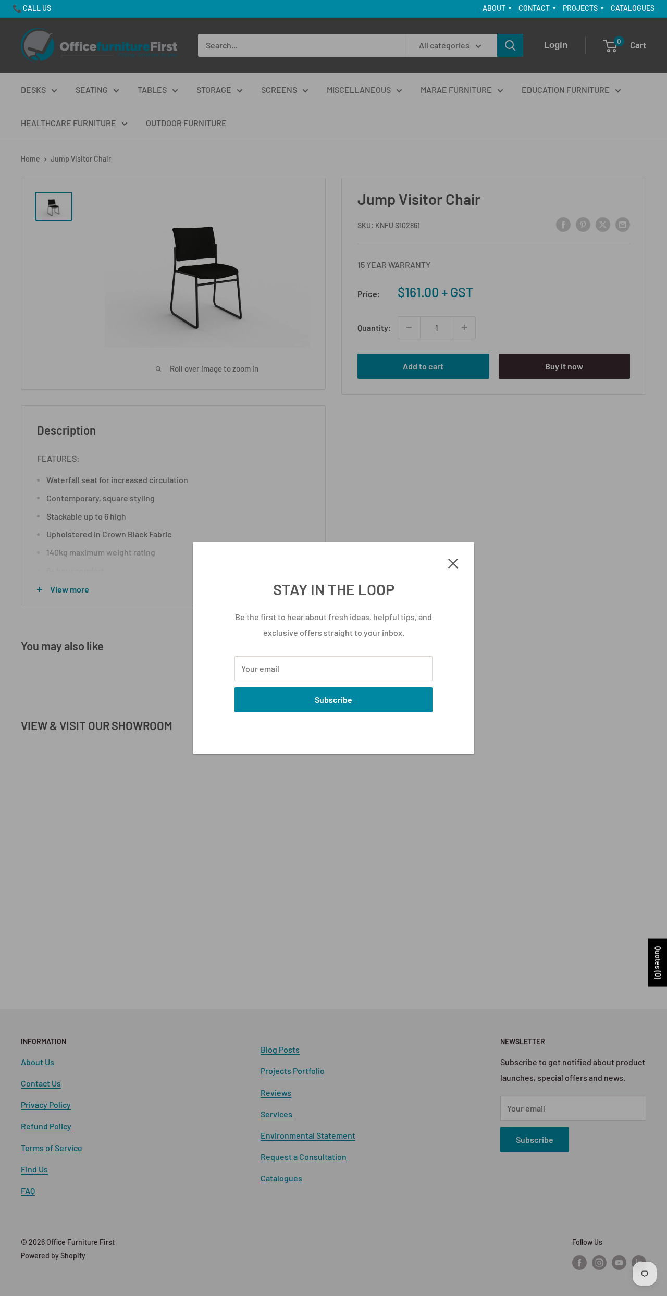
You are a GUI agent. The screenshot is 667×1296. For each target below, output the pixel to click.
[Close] (453, 562)
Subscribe (333, 700)
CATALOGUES (632, 8)
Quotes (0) (657, 962)
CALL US (37, 8)
